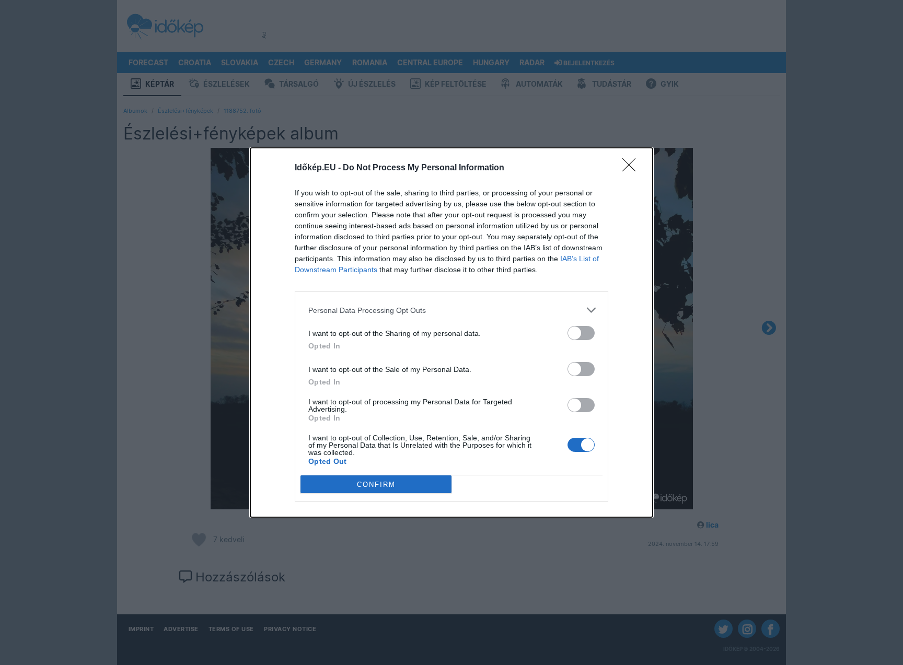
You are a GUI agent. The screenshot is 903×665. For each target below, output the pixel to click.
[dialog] (451, 332)
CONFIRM (376, 484)
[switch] (581, 333)
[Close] (632, 168)
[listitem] (451, 310)
